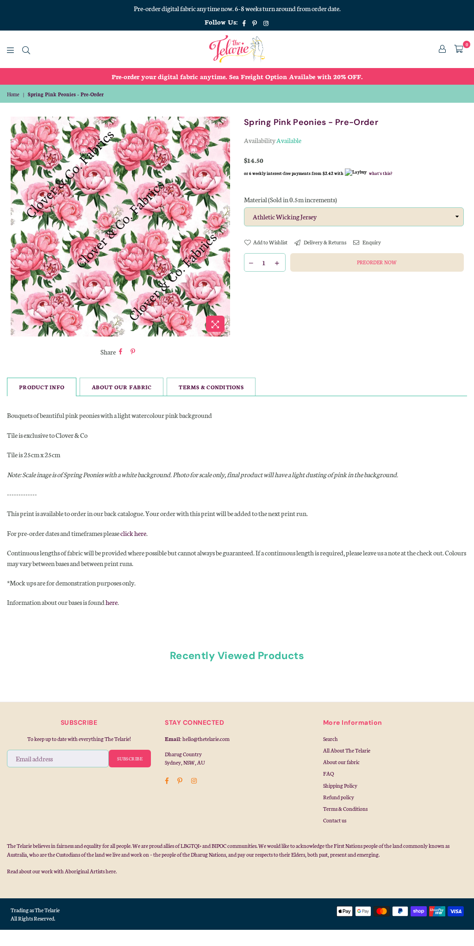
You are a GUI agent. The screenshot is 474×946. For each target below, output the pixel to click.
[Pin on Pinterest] (133, 352)
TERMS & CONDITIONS (211, 387)
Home (13, 94)
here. (111, 871)
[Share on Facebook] (121, 352)
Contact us (334, 820)
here (112, 602)
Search (330, 738)
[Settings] (442, 49)
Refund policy (338, 797)
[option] (237, 76)
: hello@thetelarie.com (205, 738)
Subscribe (130, 758)
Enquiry (371, 242)
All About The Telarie (346, 750)
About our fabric (341, 762)
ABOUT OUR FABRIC (121, 387)
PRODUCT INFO (41, 387)
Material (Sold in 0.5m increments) (290, 199)
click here (133, 533)
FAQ (328, 773)
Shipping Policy (340, 785)
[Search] (26, 49)
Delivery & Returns (324, 242)
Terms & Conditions (345, 808)
